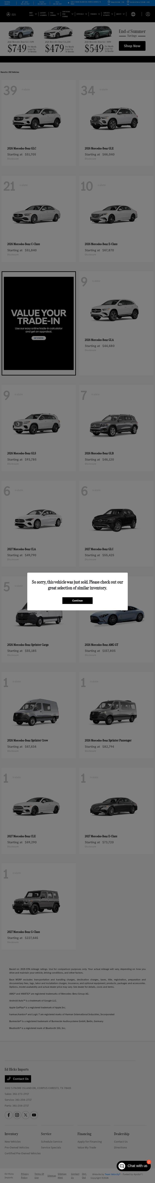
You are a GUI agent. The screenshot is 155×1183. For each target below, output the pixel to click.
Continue (77, 600)
